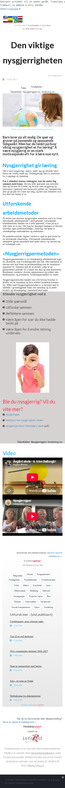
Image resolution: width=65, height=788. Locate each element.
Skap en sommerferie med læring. (26, 666)
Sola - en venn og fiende (21, 681)
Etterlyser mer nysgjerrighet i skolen (24, 420)
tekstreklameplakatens (42, 753)
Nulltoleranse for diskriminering (25, 696)
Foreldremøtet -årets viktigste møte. (27, 621)
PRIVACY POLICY (36, 765)
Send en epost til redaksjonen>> (20, 722)
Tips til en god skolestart (21, 636)
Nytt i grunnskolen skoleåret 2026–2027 (29, 651)
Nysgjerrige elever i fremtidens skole (25, 426)
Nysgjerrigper (13, 414)
